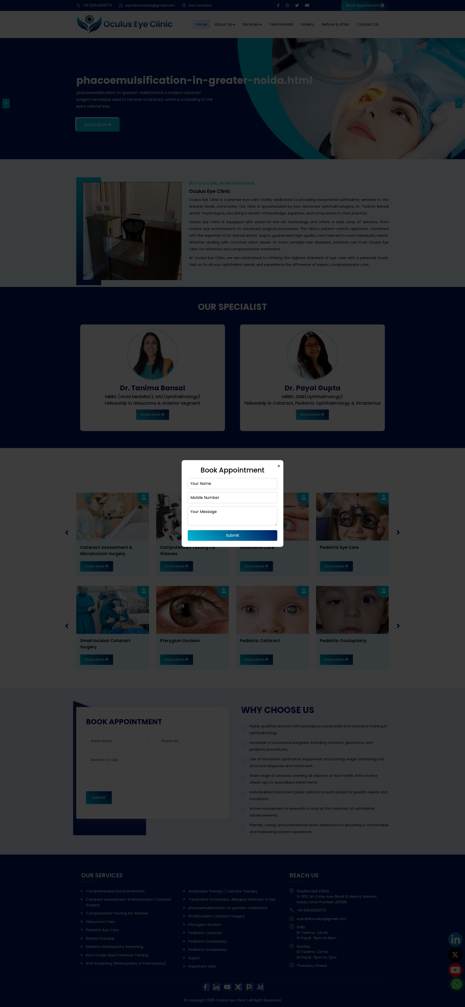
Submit (232, 535)
